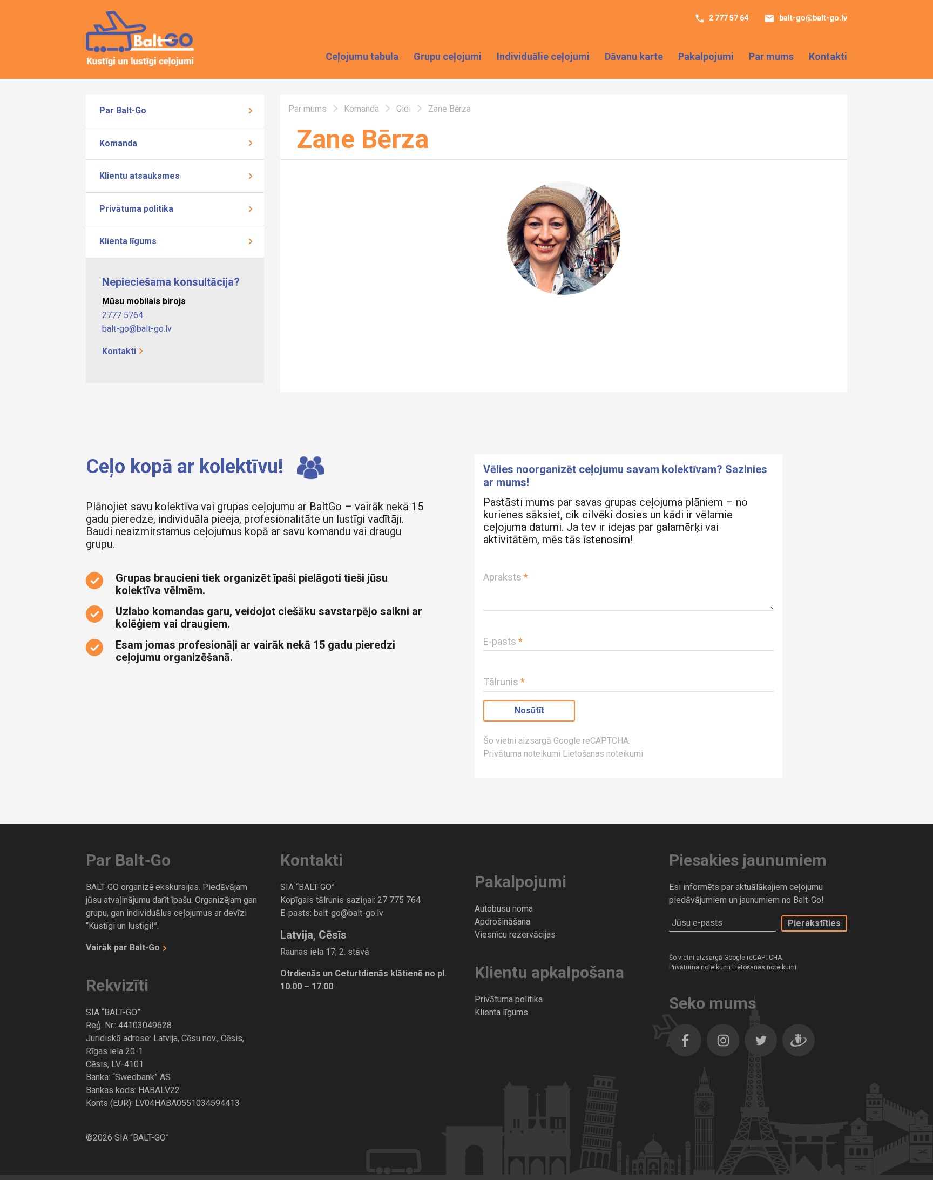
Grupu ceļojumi (448, 56)
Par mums (771, 56)
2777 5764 (122, 315)
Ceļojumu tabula (362, 56)
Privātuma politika (136, 209)
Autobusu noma (504, 908)
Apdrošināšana (502, 921)
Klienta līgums (128, 241)
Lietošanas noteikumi (603, 754)
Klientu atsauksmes (139, 176)
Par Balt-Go (122, 110)
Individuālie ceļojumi (543, 56)
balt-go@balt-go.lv (812, 18)
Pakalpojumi (706, 56)
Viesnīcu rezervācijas (515, 934)
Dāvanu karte (634, 56)
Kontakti (828, 56)
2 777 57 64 (727, 18)
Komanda (118, 143)
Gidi (404, 109)
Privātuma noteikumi (523, 754)
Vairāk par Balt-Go (124, 947)
